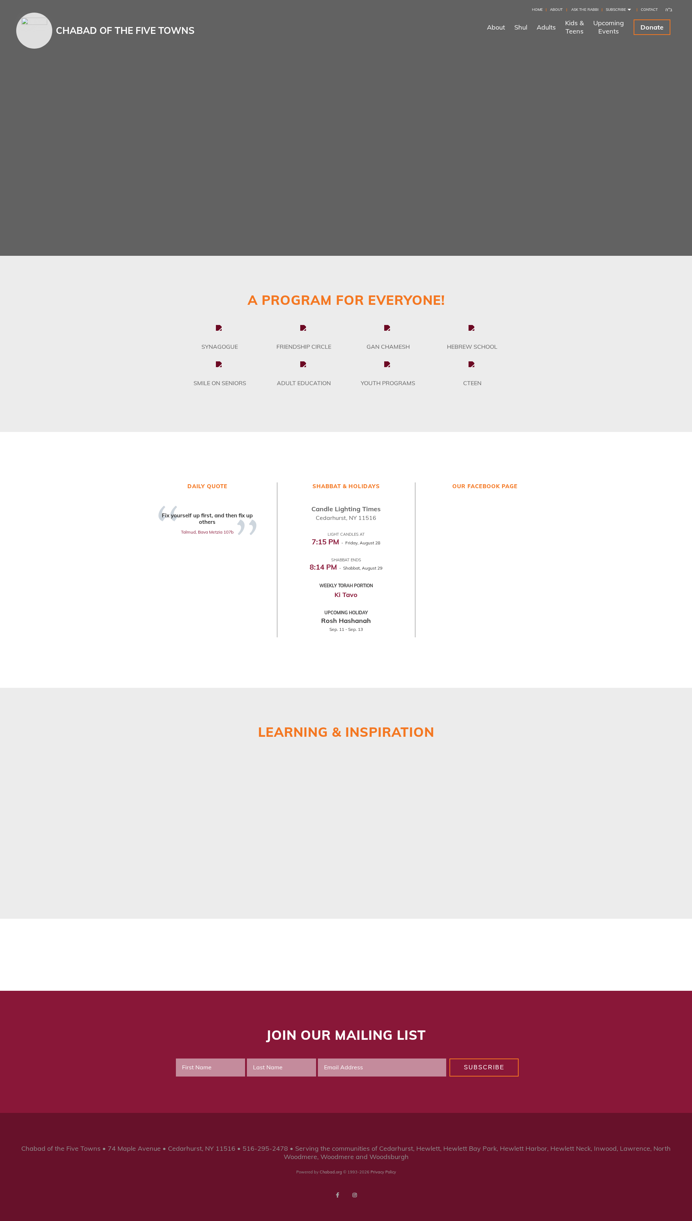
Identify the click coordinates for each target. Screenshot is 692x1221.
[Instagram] (354, 1195)
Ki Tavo (346, 595)
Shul (520, 27)
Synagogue (219, 346)
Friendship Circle (303, 346)
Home (537, 9)
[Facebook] (337, 1195)
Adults (546, 27)
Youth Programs (388, 383)
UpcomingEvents (608, 27)
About (556, 9)
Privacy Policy (383, 1172)
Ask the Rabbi (585, 9)
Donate (652, 27)
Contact (649, 9)
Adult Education (304, 383)
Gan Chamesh (388, 346)
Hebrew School (472, 346)
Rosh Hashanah (346, 620)
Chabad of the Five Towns (125, 30)
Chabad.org (331, 1172)
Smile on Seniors (220, 383)
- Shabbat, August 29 (346, 568)
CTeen (472, 383)
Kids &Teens (574, 27)
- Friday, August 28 (346, 542)
